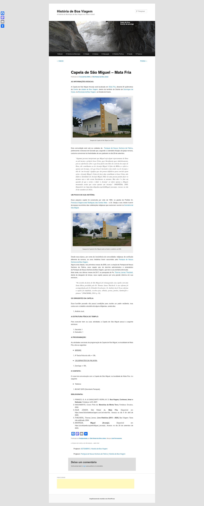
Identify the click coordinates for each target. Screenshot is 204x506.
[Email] (2, 22)
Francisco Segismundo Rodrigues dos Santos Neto (89, 202)
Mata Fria (112, 87)
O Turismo (139, 54)
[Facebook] (2, 13)
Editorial (59, 54)
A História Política (118, 54)
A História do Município (73, 54)
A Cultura (95, 54)
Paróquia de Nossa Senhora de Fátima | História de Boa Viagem (103, 454)
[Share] (2, 26)
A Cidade (86, 54)
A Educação (105, 54)
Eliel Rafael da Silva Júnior (100, 77)
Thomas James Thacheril (124, 272)
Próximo (143, 61)
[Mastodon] (2, 17)
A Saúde (129, 54)
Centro (75, 89)
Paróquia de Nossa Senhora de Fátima (118, 148)
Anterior (60, 61)
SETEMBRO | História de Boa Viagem (94, 448)
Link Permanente (116, 438)
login (84, 466)
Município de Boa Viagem (87, 92)
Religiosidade (83, 438)
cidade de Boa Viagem (89, 89)
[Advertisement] (95, 483)
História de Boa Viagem (75, 11)
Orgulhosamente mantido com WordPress (102, 499)
